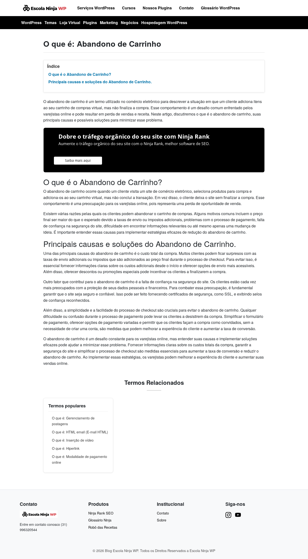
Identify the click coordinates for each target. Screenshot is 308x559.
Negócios (129, 22)
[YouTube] (238, 514)
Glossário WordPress (220, 8)
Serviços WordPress (96, 8)
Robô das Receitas (102, 527)
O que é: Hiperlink (65, 448)
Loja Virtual (69, 22)
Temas (51, 22)
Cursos (128, 8)
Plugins (90, 22)
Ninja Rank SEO (100, 512)
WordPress (31, 22)
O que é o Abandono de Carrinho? (79, 74)
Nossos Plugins (157, 8)
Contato (186, 8)
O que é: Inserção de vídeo (73, 440)
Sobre (161, 519)
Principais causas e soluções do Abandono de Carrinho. (100, 81)
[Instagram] (228, 514)
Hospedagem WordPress (164, 22)
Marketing (109, 22)
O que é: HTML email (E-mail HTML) (80, 432)
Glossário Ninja (99, 519)
